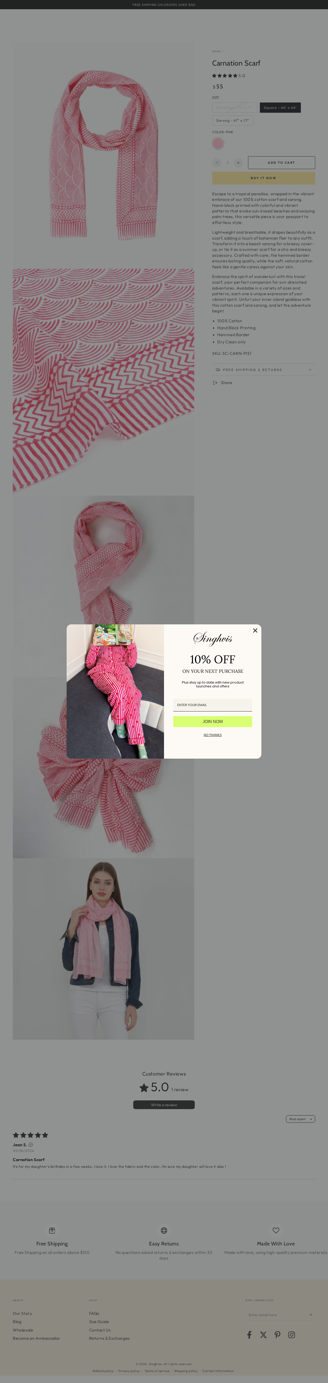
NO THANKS (213, 735)
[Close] (255, 630)
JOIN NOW (213, 721)
